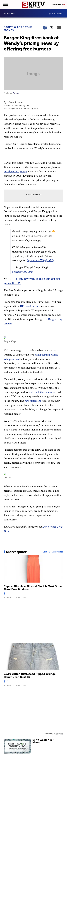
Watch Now (58, 5)
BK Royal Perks (29, 306)
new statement (33, 400)
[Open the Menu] (5, 5)
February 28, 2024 (22, 271)
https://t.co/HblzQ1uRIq (40, 260)
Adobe (16, 93)
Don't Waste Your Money (18, 29)
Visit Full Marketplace (53, 552)
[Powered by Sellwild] (58, 734)
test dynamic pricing (15, 171)
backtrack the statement (42, 392)
